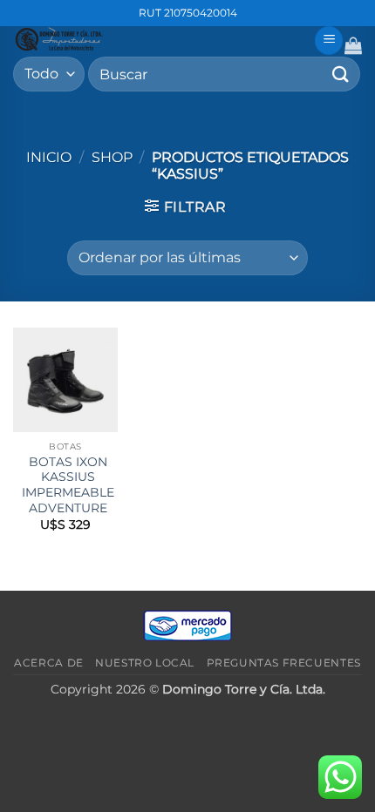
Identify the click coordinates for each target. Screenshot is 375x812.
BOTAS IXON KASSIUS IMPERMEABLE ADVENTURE (68, 485)
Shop (112, 157)
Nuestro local (144, 662)
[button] (329, 40)
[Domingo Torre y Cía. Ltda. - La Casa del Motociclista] (157, 39)
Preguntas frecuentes (284, 662)
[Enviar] (341, 74)
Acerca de (49, 662)
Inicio (49, 157)
